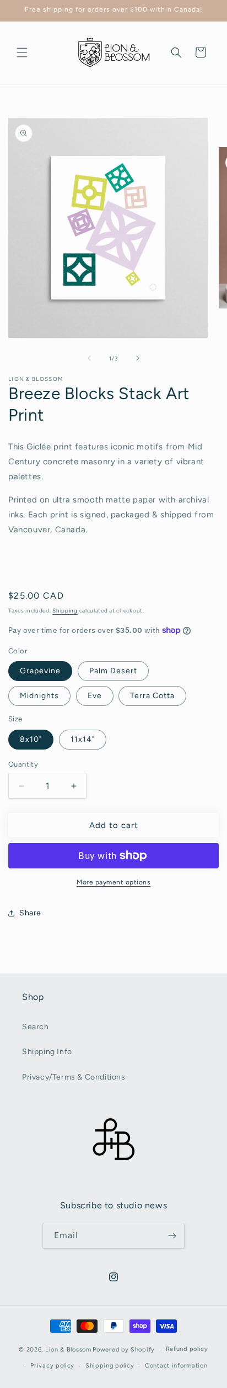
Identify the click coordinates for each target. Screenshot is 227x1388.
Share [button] (30, 913)
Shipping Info (47, 1051)
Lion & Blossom (68, 1349)
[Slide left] (89, 358)
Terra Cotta (152, 695)
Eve (95, 695)
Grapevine (40, 670)
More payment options (113, 882)
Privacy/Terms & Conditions (74, 1077)
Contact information (176, 1365)
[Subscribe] (172, 1236)
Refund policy (187, 1349)
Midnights (39, 695)
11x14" (83, 739)
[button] (22, 52)
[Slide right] (138, 358)
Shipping (65, 610)
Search (35, 1026)
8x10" (31, 739)
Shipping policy (109, 1365)
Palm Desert (113, 670)
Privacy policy (52, 1365)
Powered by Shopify (124, 1349)
